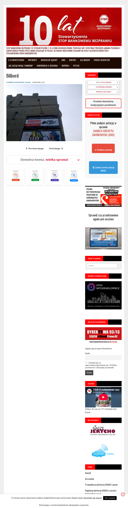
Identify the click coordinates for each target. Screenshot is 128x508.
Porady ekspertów (102, 60)
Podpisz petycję (104, 150)
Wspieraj (65, 65)
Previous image (36, 148)
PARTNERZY (32, 60)
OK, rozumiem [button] (110, 498)
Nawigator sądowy (49, 60)
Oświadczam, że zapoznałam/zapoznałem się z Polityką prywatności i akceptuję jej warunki (101, 365)
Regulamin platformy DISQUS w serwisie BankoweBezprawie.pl (100, 492)
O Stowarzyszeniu (16, 60)
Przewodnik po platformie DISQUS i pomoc (101, 484)
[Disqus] (44, 217)
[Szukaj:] (102, 265)
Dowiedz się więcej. (93, 498)
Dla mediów (85, 60)
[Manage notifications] (123, 494)
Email (87, 353)
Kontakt (72, 60)
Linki (63, 60)
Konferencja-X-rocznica (47, 65)
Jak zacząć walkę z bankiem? (20, 65)
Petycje (76, 65)
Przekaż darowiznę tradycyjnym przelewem (103, 103)
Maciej (27, 82)
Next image (54, 148)
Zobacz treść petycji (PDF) (104, 169)
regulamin (84, 505)
